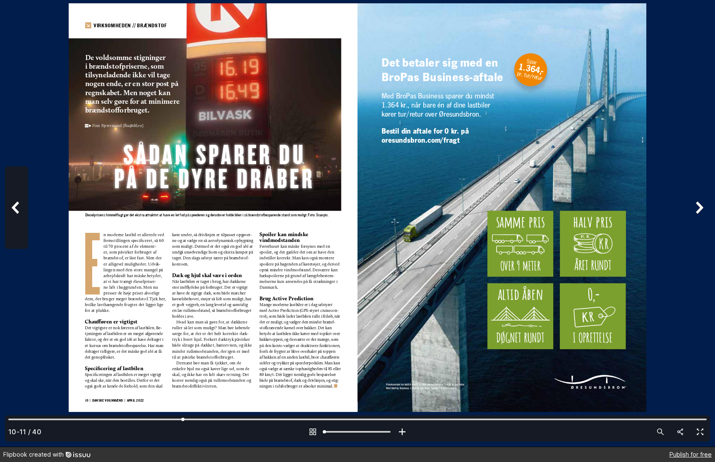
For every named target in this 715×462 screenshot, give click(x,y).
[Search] (660, 432)
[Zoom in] (402, 432)
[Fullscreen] (700, 432)
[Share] (680, 432)
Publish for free (690, 454)
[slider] (357, 432)
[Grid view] (313, 432)
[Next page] (698, 223)
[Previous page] (16, 223)
